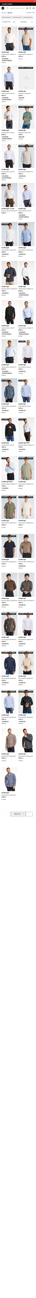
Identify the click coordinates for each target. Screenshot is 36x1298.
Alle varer (3, 12)
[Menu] (34, 8)
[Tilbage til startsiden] (2, 8)
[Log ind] (27, 8)
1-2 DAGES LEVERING (6, 4)
